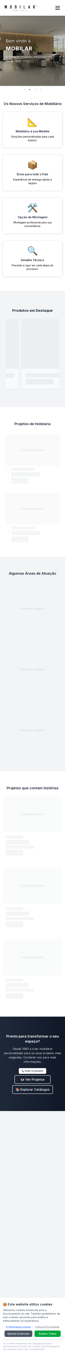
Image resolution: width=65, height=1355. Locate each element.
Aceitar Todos (47, 1333)
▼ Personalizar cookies (18, 1326)
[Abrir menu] (57, 7)
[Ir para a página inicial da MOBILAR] (21, 8)
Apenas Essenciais (18, 1333)
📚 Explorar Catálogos (33, 1089)
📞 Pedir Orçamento (32, 1071)
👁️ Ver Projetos (32, 1079)
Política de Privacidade (47, 1326)
